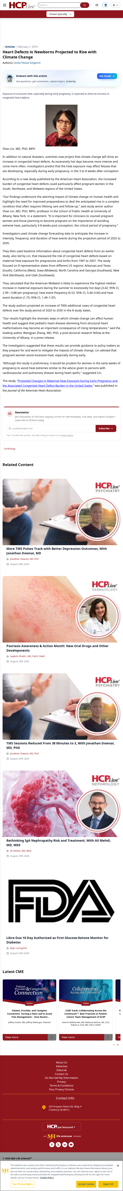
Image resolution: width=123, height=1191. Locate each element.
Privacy (61, 1081)
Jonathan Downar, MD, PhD (24, 558)
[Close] (117, 1165)
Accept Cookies (86, 1184)
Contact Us (61, 1074)
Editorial (62, 1070)
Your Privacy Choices (61, 1089)
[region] (61, 1175)
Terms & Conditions (62, 1085)
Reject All (108, 1184)
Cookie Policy (47, 1177)
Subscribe (104, 428)
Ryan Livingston (18, 948)
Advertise (61, 1066)
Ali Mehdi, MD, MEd (20, 850)
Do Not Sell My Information (61, 1078)
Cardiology (9, 448)
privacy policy (67, 435)
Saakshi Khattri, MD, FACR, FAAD (27, 656)
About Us (61, 1062)
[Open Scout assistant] (105, 5)
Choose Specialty (58, 14)
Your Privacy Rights (22, 1184)
